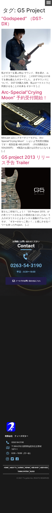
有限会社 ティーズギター (16, 436)
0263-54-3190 (26, 265)
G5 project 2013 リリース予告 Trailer (25, 159)
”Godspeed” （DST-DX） (22, 21)
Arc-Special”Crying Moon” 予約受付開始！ (24, 95)
